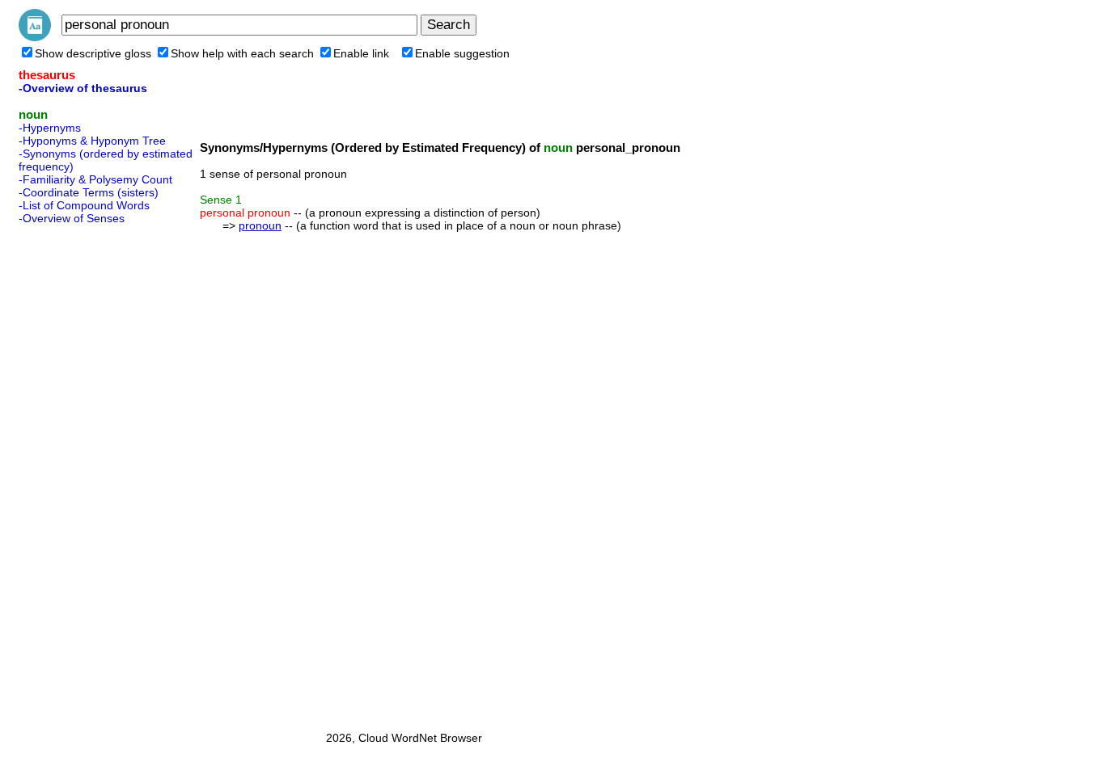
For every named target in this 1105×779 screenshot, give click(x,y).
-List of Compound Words (84, 205)
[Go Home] (35, 37)
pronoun (260, 225)
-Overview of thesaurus (83, 88)
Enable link (361, 53)
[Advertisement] (83, 472)
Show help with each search (242, 53)
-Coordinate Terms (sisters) (89, 192)
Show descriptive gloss (93, 53)
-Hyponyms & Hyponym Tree (92, 140)
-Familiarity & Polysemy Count (95, 179)
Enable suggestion (462, 53)
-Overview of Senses (72, 218)
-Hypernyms (50, 127)
